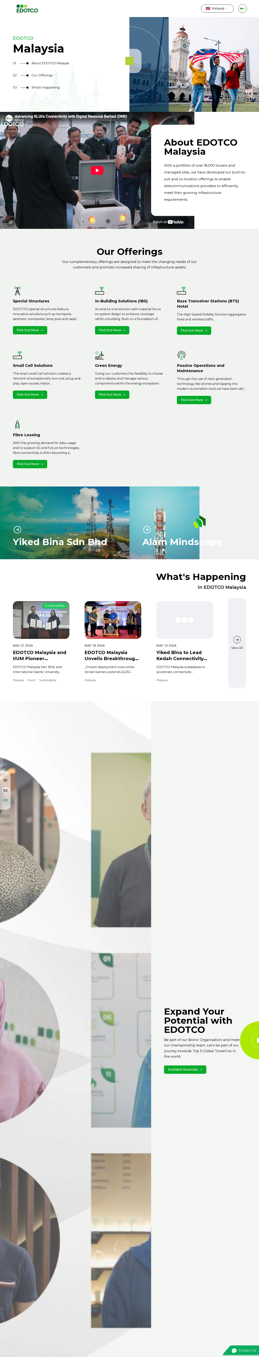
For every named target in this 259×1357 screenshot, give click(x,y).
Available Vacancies (183, 1069)
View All (237, 648)
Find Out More (28, 330)
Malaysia (218, 8)
